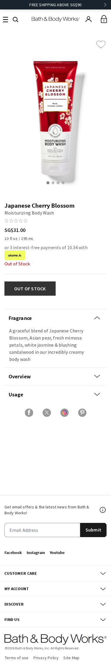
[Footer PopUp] (103, 509)
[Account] (88, 19)
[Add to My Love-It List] (101, 44)
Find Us (12, 619)
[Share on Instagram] (64, 412)
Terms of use (17, 657)
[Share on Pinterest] (82, 412)
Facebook (13, 552)
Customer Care (20, 573)
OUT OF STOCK (30, 289)
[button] (15, 19)
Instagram (36, 552)
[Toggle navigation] (5, 19)
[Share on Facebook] (29, 412)
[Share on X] (46, 412)
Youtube (57, 552)
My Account (16, 588)
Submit (93, 530)
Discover (14, 604)
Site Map (71, 657)
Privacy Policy (46, 657)
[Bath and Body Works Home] (55, 19)
